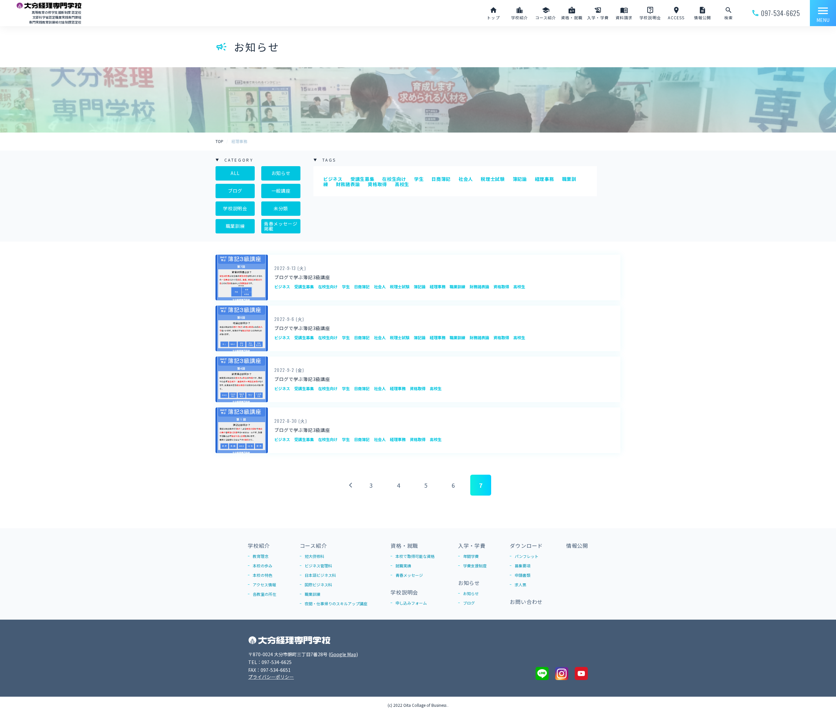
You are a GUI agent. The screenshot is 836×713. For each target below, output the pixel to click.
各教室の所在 (264, 594)
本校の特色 (262, 575)
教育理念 (260, 556)
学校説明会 (235, 208)
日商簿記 (441, 179)
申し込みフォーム (411, 603)
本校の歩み (262, 565)
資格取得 (377, 184)
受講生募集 (362, 179)
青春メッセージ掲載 (280, 226)
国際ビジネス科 (318, 584)
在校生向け (394, 179)
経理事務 (544, 179)
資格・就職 (404, 545)
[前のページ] (349, 485)
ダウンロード (526, 545)
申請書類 (522, 575)
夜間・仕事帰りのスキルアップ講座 (336, 603)
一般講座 (281, 190)
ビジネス (333, 179)
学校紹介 (259, 545)
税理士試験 (493, 179)
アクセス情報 (264, 584)
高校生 (402, 184)
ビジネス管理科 (318, 565)
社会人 (465, 179)
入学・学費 (472, 545)
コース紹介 (313, 545)
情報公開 (577, 545)
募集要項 (522, 565)
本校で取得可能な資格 (415, 556)
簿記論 (520, 179)
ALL (235, 173)
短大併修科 (314, 556)
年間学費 (471, 556)
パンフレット (527, 556)
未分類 (281, 208)
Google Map (343, 654)
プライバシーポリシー (271, 676)
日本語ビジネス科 (320, 575)
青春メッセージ (409, 575)
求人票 (520, 584)
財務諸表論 (348, 184)
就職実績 (403, 565)
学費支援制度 (475, 565)
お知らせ (281, 173)
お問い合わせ (526, 602)
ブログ (235, 190)
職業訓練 (235, 226)
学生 (419, 179)
